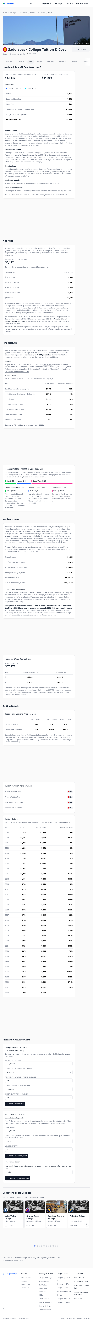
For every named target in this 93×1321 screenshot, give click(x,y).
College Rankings (45, 1277)
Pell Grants (47, 364)
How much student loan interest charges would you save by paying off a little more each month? (38, 1167)
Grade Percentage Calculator (81, 1293)
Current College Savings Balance (17, 1086)
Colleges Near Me (63, 1299)
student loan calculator (25, 612)
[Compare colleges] (31, 3)
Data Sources (26, 1277)
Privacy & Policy (24, 1318)
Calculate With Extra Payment (18, 1178)
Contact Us (25, 1288)
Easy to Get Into (45, 1306)
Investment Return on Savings (16, 1094)
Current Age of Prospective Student (18, 1069)
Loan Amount (10, 1127)
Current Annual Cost (13, 1060)
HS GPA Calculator (81, 1281)
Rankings (58, 3)
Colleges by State (63, 1302)
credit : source (78, 43)
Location (85, 62)
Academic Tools (82, 3)
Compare (69, 3)
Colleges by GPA (63, 1284)
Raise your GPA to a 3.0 (81, 1287)
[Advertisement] (39, 217)
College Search (62, 1288)
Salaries (74, 62)
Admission (20, 62)
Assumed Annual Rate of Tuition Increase (20, 1077)
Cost (30, 62)
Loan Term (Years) (11, 1146)
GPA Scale (78, 1298)
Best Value (43, 1285)
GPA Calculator (80, 1277)
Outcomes (62, 62)
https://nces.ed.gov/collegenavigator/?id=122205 (41, 1257)
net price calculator (45, 321)
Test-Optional (44, 1299)
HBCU (41, 1295)
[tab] (14, 88)
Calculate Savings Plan (15, 1104)
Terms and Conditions (9, 1318)
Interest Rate (37, 1137)
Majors (39, 62)
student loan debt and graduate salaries (20, 615)
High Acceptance (45, 1302)
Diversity (50, 62)
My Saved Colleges (64, 1291)
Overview (8, 62)
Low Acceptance (45, 1310)
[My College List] (35, 3)
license (86, 43)
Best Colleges (44, 1281)
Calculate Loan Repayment (17, 1156)
